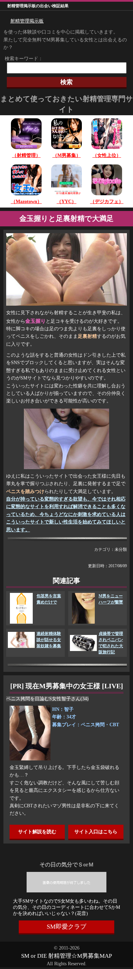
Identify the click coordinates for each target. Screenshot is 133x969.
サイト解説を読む (37, 831)
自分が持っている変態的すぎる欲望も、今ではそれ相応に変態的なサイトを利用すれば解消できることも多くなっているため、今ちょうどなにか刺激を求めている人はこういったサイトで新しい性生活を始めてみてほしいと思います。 (65, 514)
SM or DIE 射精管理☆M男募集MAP (66, 956)
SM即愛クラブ (66, 926)
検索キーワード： (21, 58)
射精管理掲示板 (27, 21)
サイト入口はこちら (95, 831)
